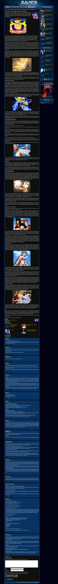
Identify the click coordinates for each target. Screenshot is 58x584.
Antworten (8, 344)
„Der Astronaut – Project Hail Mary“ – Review (49, 19)
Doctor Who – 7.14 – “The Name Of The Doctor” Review (48, 70)
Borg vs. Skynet (47, 73)
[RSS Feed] (29, 7)
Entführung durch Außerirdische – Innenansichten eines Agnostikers (31, 330)
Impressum (23, 582)
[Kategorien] (18, 7)
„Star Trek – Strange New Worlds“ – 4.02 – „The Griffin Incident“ (49, 29)
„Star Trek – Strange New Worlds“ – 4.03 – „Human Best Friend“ (48, 24)
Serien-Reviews (14, 9)
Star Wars (27, 9)
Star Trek (18, 9)
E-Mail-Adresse (7, 570)
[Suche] (10, 7)
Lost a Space (12, 329)
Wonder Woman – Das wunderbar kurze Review (48, 51)
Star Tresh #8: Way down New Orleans (48, 64)
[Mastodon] (33, 7)
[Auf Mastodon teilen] (35, 321)
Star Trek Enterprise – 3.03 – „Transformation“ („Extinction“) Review (49, 60)
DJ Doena (7, 476)
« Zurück (7, 337)
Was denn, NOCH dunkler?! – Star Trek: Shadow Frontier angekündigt (49, 38)
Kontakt (20, 582)
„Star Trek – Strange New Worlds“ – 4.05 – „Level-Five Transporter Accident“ (49, 10)
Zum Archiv (42, 102)
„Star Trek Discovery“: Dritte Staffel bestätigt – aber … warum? (49, 56)
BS (34, 7)
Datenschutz (28, 582)
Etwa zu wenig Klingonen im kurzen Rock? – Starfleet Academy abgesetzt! (49, 43)
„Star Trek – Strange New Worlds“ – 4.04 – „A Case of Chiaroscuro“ (49, 15)
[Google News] (31, 7)
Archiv (17, 582)
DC (30, 9)
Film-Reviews (8, 9)
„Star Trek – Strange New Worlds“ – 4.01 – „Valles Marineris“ (48, 33)
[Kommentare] (26, 7)
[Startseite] (6, 7)
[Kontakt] (8, 7)
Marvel (33, 9)
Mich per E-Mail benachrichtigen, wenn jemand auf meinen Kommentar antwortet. (17, 573)
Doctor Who (23, 9)
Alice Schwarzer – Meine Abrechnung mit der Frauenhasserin (14, 325)
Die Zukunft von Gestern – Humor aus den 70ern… (31, 325)
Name (6, 568)
